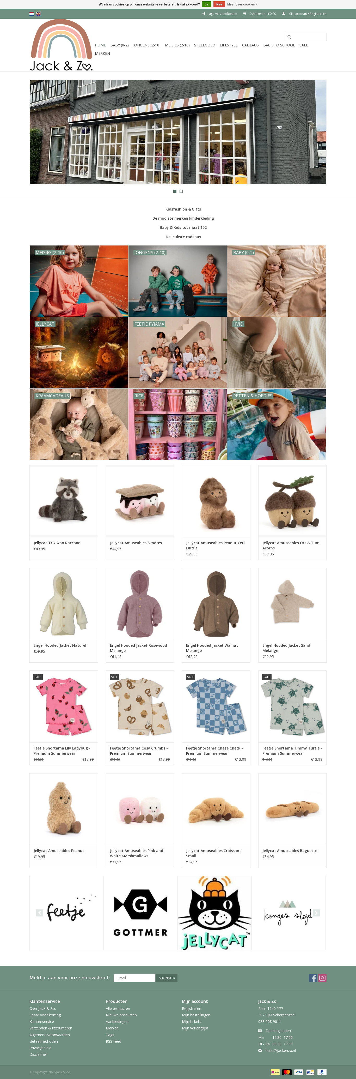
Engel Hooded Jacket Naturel (60, 645)
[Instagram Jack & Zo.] (322, 978)
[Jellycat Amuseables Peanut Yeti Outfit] (216, 501)
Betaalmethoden (43, 1041)
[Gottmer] (140, 913)
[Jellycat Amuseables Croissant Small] (216, 809)
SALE (303, 45)
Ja (206, 4)
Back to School (279, 45)
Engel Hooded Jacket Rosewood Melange (138, 648)
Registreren (191, 1008)
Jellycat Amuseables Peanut (59, 850)
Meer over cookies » (242, 4)
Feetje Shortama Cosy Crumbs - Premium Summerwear (139, 751)
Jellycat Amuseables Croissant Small (213, 853)
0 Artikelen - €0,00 (263, 13)
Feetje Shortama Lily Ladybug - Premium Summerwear (62, 751)
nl (31, 14)
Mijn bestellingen (196, 1014)
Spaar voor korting (45, 1014)
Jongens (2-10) (147, 45)
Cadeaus (250, 45)
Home (100, 45)
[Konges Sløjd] (289, 913)
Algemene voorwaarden (49, 1034)
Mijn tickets (191, 1021)
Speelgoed (204, 45)
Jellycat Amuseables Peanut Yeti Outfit (215, 545)
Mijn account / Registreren (307, 13)
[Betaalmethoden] (274, 1072)
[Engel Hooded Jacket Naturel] (63, 604)
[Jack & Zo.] (61, 45)
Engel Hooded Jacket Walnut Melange (212, 648)
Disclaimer (38, 1054)
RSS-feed (113, 1041)
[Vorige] (39, 132)
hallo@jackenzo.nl (281, 1050)
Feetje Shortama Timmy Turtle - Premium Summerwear (292, 751)
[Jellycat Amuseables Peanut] (63, 809)
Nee (219, 4)
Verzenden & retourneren (50, 1028)
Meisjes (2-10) (177, 45)
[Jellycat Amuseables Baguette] (292, 809)
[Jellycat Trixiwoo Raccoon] (63, 501)
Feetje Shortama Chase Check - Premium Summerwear (214, 751)
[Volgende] (316, 132)
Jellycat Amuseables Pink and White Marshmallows (136, 853)
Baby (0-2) (119, 45)
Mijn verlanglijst (195, 1028)
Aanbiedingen (117, 1021)
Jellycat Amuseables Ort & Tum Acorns (291, 545)
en (38, 14)
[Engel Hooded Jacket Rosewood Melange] (140, 604)
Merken (102, 53)
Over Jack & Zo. (42, 1008)
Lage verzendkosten (222, 13)
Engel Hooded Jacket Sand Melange (286, 648)
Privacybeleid (40, 1047)
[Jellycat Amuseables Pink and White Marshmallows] (140, 809)
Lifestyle (229, 45)
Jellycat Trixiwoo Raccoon (57, 542)
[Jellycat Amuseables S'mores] (140, 501)
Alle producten (118, 1008)
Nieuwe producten (121, 1014)
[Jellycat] (214, 913)
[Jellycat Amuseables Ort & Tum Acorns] (292, 501)
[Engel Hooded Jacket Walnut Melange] (216, 604)
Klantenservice (41, 1021)
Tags (110, 1034)
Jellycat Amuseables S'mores (136, 542)
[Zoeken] (289, 37)
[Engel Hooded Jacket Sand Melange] (292, 604)
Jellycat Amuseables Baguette (289, 850)
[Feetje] (66, 913)
